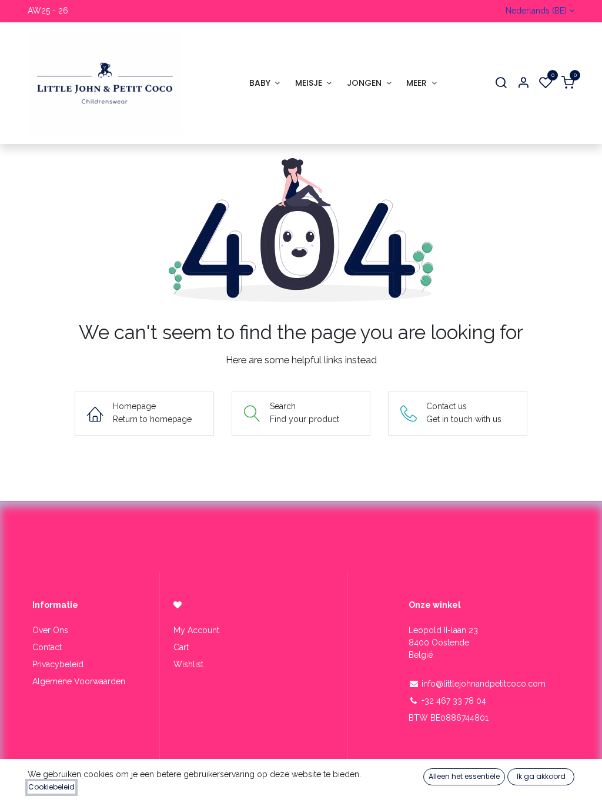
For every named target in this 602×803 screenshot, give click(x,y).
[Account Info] (523, 83)
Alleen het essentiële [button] (464, 776)
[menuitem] (264, 83)
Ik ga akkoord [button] (541, 776)
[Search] (500, 83)
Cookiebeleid (51, 787)
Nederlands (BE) (536, 10)
